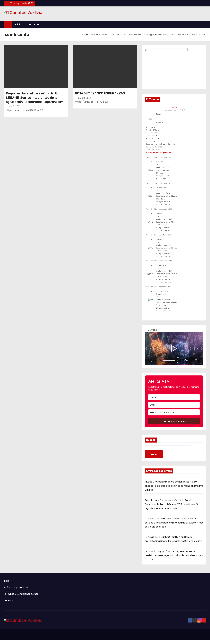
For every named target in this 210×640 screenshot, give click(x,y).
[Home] (8, 24)
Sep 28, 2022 (84, 98)
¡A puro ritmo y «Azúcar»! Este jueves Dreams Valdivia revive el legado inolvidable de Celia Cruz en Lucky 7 (174, 555)
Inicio (18, 24)
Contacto (33, 24)
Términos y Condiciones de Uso (21, 594)
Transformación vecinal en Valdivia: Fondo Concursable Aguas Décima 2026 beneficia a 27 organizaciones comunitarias (171, 504)
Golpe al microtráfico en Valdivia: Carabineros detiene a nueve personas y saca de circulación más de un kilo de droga (174, 522)
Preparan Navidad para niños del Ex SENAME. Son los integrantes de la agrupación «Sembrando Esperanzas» (34, 97)
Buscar (150, 440)
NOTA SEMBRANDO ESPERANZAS (100, 93)
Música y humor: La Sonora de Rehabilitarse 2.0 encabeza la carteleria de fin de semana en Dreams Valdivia (174, 486)
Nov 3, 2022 (15, 106)
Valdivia (174, 107)
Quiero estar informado (174, 421)
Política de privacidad (16, 587)
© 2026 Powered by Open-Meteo (159, 152)
